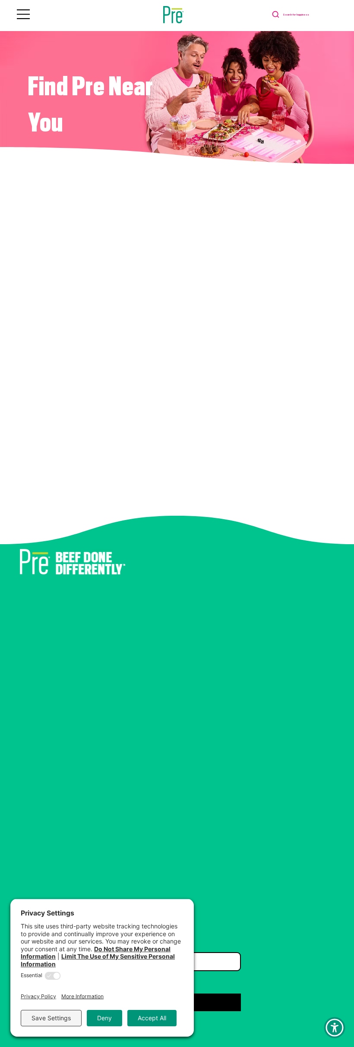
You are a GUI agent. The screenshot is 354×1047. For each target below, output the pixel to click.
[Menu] (24, 14)
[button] (334, 1027)
